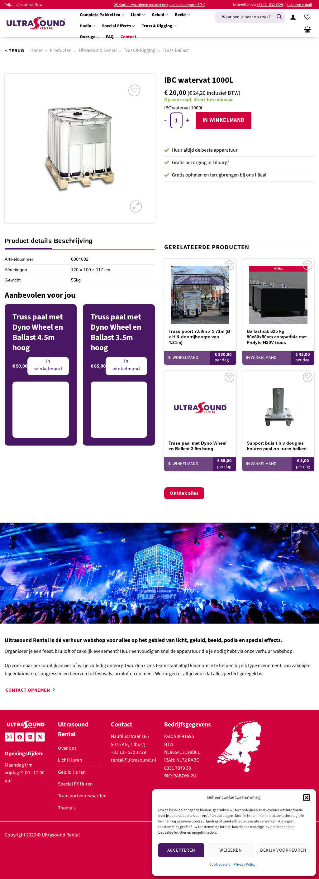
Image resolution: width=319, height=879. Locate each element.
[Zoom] (136, 206)
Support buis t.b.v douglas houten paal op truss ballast (277, 446)
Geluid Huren (72, 772)
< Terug (14, 50)
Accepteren (181, 850)
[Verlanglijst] (307, 17)
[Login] (293, 17)
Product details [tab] (28, 240)
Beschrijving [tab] (73, 240)
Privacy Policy (244, 864)
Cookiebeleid (220, 864)
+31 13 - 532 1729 (270, 4)
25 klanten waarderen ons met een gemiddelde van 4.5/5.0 (159, 4)
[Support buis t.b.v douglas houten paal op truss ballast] (278, 403)
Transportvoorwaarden (82, 795)
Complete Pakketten (100, 14)
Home (36, 50)
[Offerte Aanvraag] (307, 29)
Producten (61, 50)
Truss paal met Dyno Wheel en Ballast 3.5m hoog (197, 446)
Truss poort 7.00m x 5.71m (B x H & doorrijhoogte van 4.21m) (199, 337)
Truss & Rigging (157, 26)
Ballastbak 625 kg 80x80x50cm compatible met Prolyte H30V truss (277, 337)
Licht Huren (70, 760)
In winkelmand (223, 120)
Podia (85, 26)
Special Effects (116, 26)
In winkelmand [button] (183, 358)
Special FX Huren (75, 784)
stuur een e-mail (299, 4)
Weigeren (230, 850)
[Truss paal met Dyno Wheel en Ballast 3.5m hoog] (200, 403)
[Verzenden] (279, 17)
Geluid (158, 14)
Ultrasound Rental (98, 50)
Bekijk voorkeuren (283, 850)
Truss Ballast (176, 50)
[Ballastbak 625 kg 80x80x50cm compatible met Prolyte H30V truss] (278, 291)
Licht (136, 14)
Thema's (67, 807)
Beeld (180, 14)
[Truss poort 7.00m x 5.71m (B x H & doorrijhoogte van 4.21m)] (200, 291)
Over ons (67, 748)
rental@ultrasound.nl (133, 760)
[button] (306, 797)
